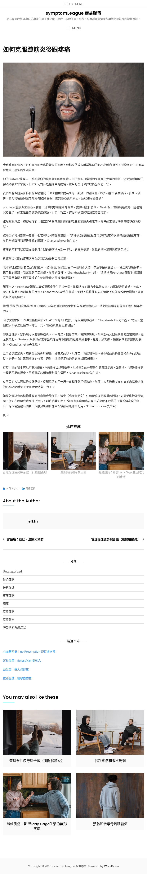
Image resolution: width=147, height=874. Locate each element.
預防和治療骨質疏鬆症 (110, 824)
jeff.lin (33, 521)
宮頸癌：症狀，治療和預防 (25, 539)
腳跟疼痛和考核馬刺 (73, 472)
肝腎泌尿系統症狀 (14, 627)
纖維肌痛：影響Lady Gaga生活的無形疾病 (37, 826)
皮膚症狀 (8, 611)
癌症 (6, 603)
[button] (73, 28)
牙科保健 (8, 587)
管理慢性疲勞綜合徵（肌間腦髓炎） (26, 472)
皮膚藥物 (8, 619)
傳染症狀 (8, 579)
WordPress (111, 866)
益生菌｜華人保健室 (16, 669)
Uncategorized (12, 571)
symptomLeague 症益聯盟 (73, 13)
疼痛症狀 (30, 488)
